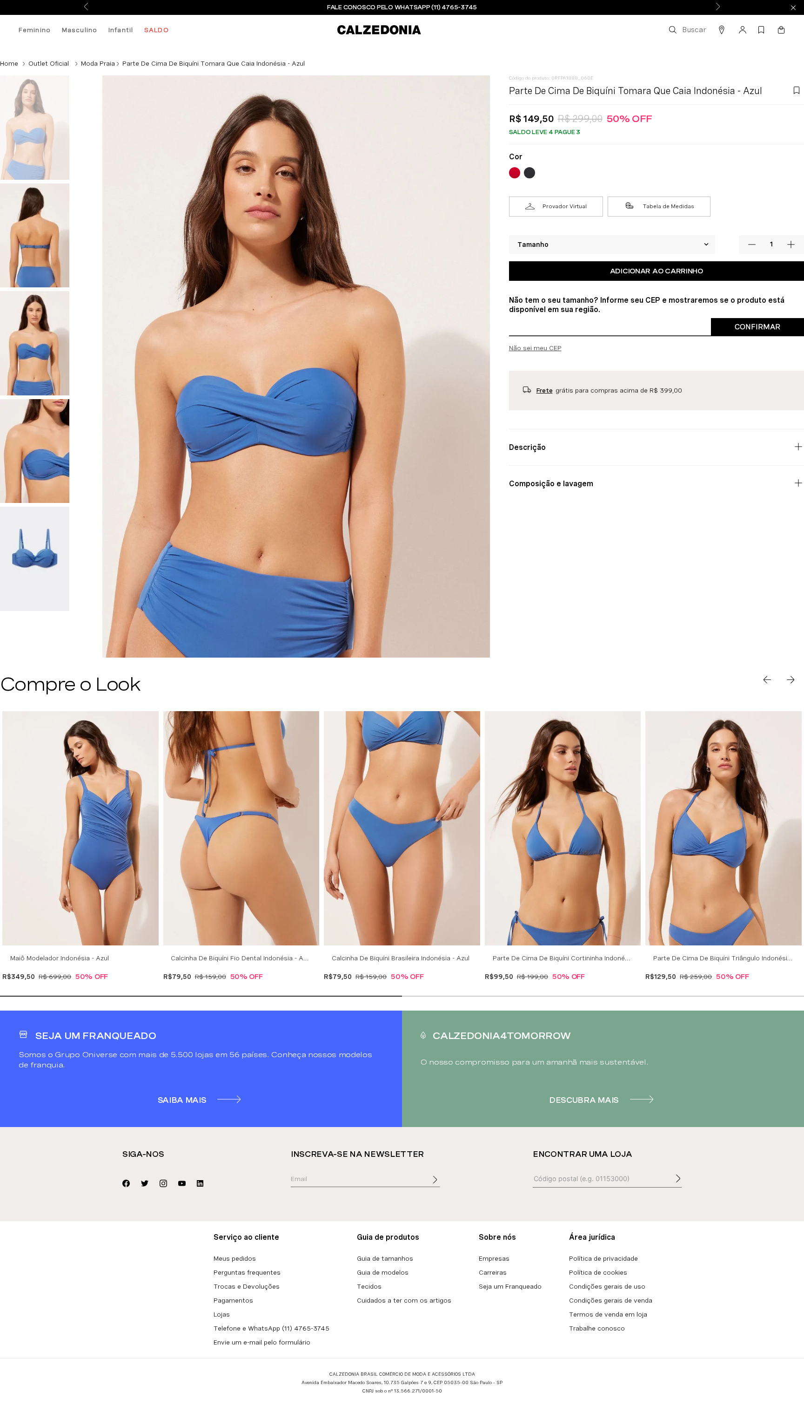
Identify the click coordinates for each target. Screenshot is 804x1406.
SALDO (156, 30)
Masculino (79, 30)
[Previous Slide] (86, 7)
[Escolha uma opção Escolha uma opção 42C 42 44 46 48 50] (612, 244)
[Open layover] (444, 1186)
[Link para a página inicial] (9, 63)
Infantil (120, 30)
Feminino (35, 30)
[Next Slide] (718, 7)
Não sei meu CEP (535, 348)
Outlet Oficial (48, 63)
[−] (752, 244)
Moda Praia (98, 63)
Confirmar (757, 326)
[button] (686, 30)
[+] (791, 244)
